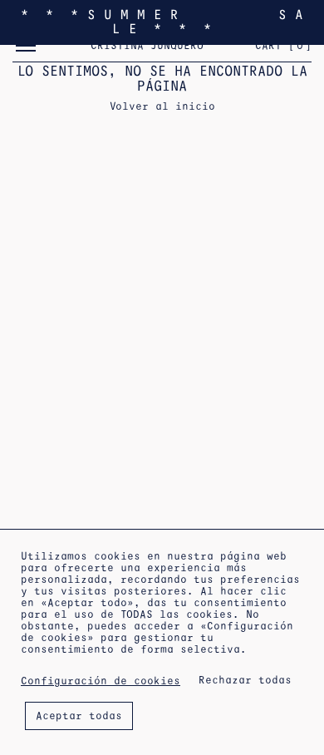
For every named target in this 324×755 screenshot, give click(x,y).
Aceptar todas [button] (79, 716)
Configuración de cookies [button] (100, 681)
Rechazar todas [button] (245, 680)
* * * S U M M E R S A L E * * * (162, 21)
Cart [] (283, 46)
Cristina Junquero (147, 46)
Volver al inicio (162, 106)
